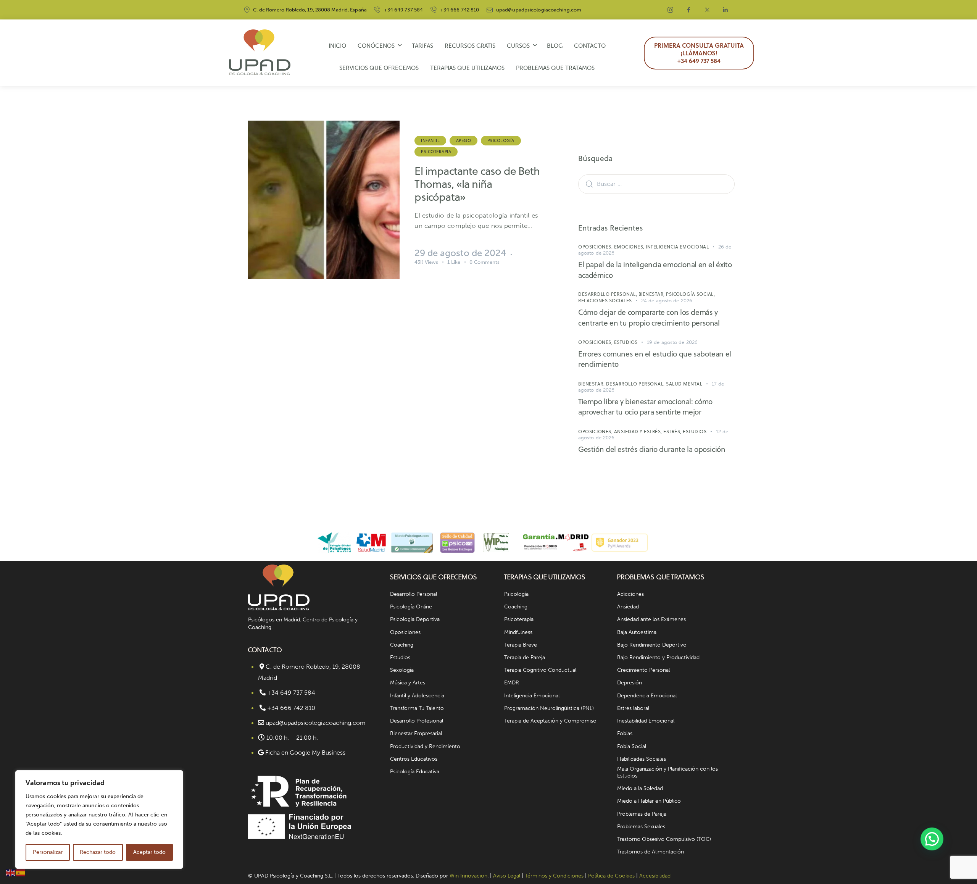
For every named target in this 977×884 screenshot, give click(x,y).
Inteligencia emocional (677, 247)
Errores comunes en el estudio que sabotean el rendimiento (654, 358)
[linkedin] (725, 10)
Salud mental (684, 384)
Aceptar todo (149, 852)
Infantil (430, 140)
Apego (463, 140)
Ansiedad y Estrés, (639, 431)
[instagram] (670, 10)
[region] (99, 819)
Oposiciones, (596, 247)
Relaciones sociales (605, 300)
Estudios (626, 342)
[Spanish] (21, 872)
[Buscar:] (656, 183)
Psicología (500, 140)
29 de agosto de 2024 (460, 252)
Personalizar (48, 852)
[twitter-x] (707, 10)
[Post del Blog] (324, 200)
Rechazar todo (98, 852)
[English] (11, 872)
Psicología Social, (690, 294)
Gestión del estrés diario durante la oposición (651, 449)
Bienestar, (652, 294)
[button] (932, 839)
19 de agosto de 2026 (672, 342)
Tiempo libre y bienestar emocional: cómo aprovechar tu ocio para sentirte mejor (645, 406)
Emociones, (630, 247)
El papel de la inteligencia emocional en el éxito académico (655, 269)
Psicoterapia (436, 151)
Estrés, (673, 431)
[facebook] (689, 10)
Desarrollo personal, (608, 294)
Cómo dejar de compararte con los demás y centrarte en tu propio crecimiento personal (649, 317)
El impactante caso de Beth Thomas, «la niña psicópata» (477, 184)
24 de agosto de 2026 (666, 300)
